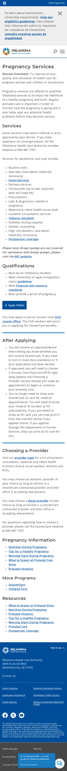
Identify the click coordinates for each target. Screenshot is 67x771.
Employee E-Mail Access (47, 695)
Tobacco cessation (21, 218)
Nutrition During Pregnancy (28, 547)
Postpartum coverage (23, 239)
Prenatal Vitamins (21, 569)
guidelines (25, 281)
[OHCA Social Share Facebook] (5, 715)
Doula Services (19, 180)
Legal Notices (9, 702)
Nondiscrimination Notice (48, 688)
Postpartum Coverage (24, 631)
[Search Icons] (55, 51)
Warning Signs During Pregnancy (31, 556)
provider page (24, 458)
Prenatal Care (18, 626)
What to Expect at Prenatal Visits (31, 605)
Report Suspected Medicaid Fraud (49, 703)
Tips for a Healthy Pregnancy (29, 551)
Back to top (56, 648)
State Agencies (57, 2)
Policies (38, 748)
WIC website (23, 256)
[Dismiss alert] (60, 13)
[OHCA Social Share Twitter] (13, 715)
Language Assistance (13, 695)
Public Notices (10, 688)
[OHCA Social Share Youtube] (21, 715)
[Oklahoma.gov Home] (4, 2)
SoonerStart (17, 585)
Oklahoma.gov (10, 748)
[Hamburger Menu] (62, 51)
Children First (18, 589)
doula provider (38, 501)
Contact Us (9, 676)
